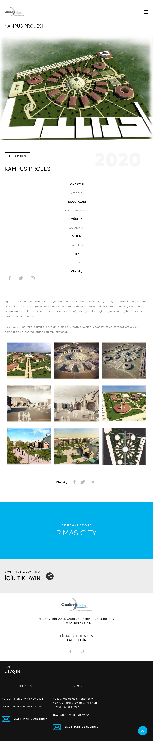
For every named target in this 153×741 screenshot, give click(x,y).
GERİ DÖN (19, 156)
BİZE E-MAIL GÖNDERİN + (31, 719)
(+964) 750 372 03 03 (30, 706)
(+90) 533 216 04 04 (77, 715)
